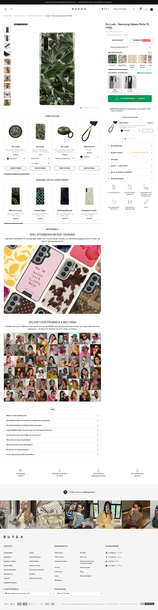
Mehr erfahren (146, 73)
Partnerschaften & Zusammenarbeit (87, 562)
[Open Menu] (6, 9)
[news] (140, 9)
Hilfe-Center (59, 557)
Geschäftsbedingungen (79, 604)
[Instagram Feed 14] (50, 514)
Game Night (40, 211)
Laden (31, 553)
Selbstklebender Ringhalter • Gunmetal (16, 151)
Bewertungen (85, 567)
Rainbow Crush (89, 211)
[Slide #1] (82, 107)
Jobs (56, 576)
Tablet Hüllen (34, 561)
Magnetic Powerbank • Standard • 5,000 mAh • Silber (40, 151)
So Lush (16, 147)
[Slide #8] (95, 107)
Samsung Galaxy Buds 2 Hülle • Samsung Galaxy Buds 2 (65, 151)
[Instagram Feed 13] (22, 514)
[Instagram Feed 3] (136, 514)
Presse (57, 567)
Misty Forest (15, 211)
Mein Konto (59, 553)
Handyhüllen (8, 16)
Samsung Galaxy (19, 16)
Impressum (66, 604)
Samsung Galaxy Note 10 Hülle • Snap (15, 215)
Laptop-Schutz (34, 565)
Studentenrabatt (61, 561)
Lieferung (58, 572)
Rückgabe (58, 580)
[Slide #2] (84, 107)
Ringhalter (7, 557)
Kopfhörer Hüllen (10, 561)
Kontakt (83, 553)
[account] (146, 9)
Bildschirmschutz (35, 578)
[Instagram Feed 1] (79, 514)
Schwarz (89, 150)
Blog (81, 572)
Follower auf (82, 492)
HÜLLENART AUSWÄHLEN (117, 73)
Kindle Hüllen (8, 565)
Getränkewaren (35, 557)
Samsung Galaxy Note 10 (35, 16)
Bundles (142, 40)
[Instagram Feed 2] (107, 514)
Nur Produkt (118, 40)
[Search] (12, 9)
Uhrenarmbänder (10, 570)
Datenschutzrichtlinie (97, 604)
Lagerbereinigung (10, 582)
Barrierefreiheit (85, 576)
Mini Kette (89, 147)
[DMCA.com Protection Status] (147, 604)
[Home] (79, 9)
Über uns (83, 557)
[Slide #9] (97, 107)
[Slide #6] (92, 107)
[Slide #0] (81, 107)
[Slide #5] (90, 107)
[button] (114, 31)
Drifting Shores (64, 211)
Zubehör (7, 578)
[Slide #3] (86, 107)
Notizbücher (8, 574)
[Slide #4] (88, 107)
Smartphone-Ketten (36, 570)
